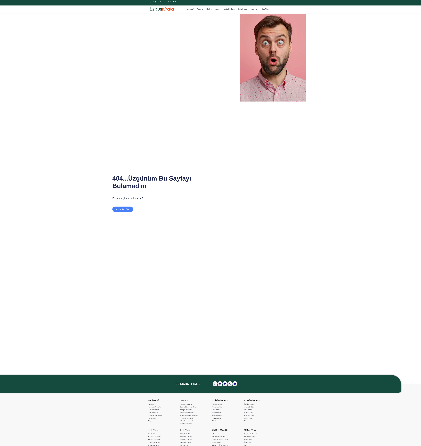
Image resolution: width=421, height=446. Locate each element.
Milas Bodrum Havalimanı (188, 421)
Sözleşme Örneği (249, 436)
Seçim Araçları (216, 442)
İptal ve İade (248, 442)
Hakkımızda (152, 418)
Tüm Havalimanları (186, 424)
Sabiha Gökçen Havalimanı (188, 407)
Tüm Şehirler (216, 421)
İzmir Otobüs (248, 410)
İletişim (150, 421)
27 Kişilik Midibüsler (154, 442)
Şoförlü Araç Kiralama (155, 415)
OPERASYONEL (250, 430)
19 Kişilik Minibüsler (154, 439)
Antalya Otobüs (249, 415)
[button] (215, 383)
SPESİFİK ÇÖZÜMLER (220, 430)
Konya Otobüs (248, 418)
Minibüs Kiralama (212, 9)
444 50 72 (173, 2)
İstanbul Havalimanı (186, 404)
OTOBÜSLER (185, 430)
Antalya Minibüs (217, 415)
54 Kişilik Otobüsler (186, 442)
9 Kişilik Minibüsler (154, 434)
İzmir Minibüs (216, 410)
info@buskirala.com (158, 2)
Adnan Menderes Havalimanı (189, 415)
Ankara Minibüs (217, 407)
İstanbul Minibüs (217, 404)
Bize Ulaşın (266, 9)
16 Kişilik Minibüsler (154, 436)
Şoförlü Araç (242, 9)
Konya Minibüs (216, 418)
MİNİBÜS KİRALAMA (220, 400)
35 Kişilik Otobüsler (186, 434)
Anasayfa (190, 9)
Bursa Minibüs (216, 412)
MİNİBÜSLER (153, 430)
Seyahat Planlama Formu (252, 434)
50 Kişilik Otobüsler (186, 439)
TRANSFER (184, 400)
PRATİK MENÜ (153, 400)
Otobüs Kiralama (228, 9)
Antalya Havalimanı (186, 410)
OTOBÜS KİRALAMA (252, 400)
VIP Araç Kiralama (217, 434)
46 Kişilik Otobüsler (186, 436)
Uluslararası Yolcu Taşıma (220, 439)
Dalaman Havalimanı (186, 418)
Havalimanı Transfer (154, 407)
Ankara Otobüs (249, 407)
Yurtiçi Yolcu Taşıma (218, 436)
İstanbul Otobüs (249, 404)
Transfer (200, 9)
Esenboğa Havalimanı (187, 412)
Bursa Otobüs (248, 412)
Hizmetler (253, 9)
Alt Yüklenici (248, 439)
